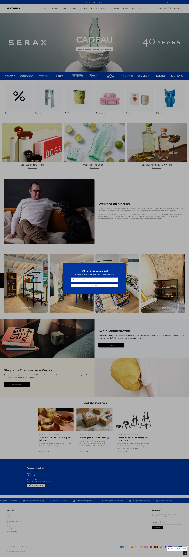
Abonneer (94, 285)
